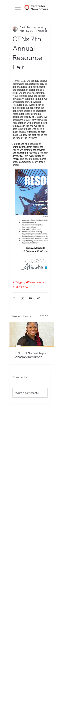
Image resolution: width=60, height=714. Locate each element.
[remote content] (30, 179)
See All (44, 315)
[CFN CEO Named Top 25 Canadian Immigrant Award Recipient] (32, 334)
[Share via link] (38, 297)
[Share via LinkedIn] (30, 297)
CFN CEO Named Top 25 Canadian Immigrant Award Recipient (31, 355)
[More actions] (46, 29)
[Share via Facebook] (14, 297)
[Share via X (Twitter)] (22, 297)
